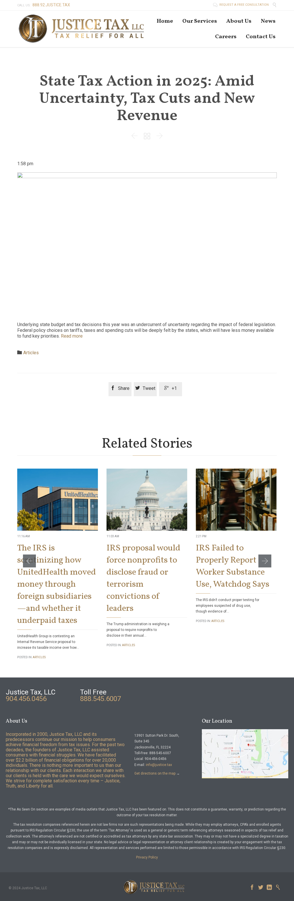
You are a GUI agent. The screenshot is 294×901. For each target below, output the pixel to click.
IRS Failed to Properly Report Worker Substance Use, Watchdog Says (232, 566)
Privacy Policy (147, 857)
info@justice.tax (159, 765)
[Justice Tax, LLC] (81, 29)
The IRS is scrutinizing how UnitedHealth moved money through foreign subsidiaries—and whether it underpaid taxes (56, 584)
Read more (72, 336)
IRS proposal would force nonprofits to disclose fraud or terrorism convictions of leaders (143, 578)
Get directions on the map (154, 773)
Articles (31, 352)
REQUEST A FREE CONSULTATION (241, 5)
